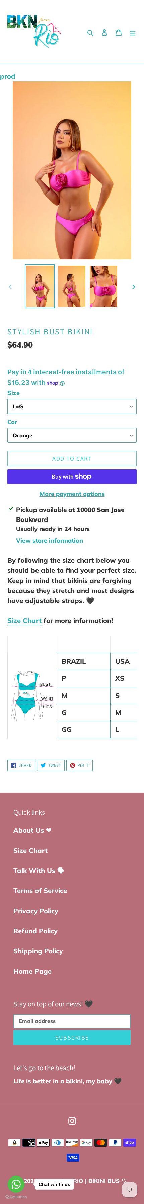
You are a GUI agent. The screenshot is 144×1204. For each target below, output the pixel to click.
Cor (12, 422)
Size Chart (24, 620)
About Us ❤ (32, 830)
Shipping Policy (38, 951)
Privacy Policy (35, 911)
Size (13, 393)
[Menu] (133, 31)
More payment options (72, 494)
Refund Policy (35, 931)
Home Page (32, 971)
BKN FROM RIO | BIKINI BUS (80, 1180)
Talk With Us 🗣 (39, 870)
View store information (49, 540)
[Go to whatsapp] (16, 1184)
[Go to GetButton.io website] (16, 1197)
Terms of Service (40, 890)
